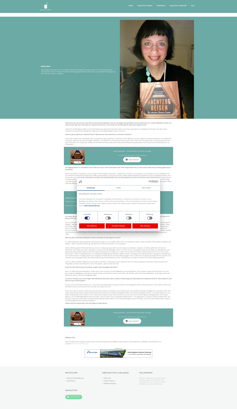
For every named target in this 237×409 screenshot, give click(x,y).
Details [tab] (118, 188)
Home (130, 5)
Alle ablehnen (92, 226)
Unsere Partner (109, 381)
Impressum (71, 381)
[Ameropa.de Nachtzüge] (118, 350)
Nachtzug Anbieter (178, 5)
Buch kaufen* (134, 160)
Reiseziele (161, 5)
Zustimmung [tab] (91, 188)
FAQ (192, 5)
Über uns (107, 378)
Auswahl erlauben (118, 226)
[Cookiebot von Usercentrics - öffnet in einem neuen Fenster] (150, 181)
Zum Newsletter (75, 397)
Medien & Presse (110, 383)
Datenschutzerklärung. (79, 344)
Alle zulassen (145, 226)
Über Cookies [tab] (146, 188)
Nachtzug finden (145, 5)
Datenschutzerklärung (92, 205)
